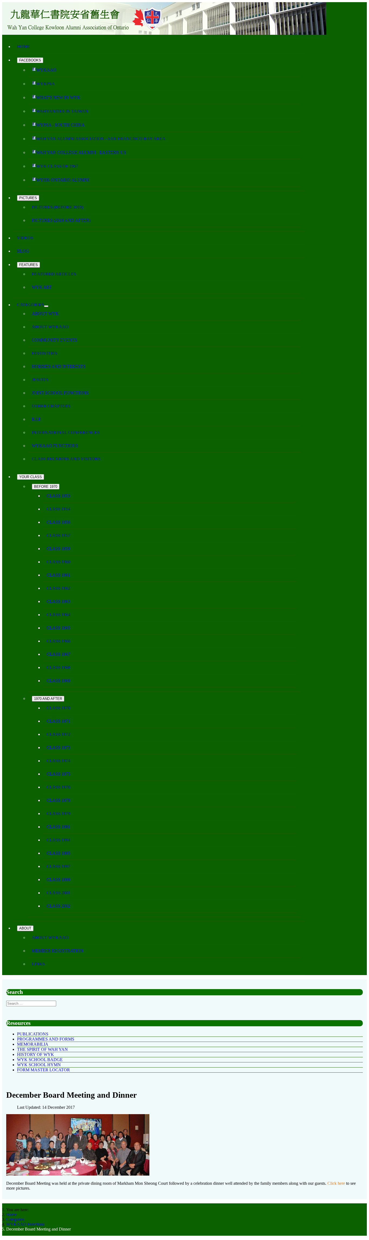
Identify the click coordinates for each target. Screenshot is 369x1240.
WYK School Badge (40, 1059)
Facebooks (30, 60)
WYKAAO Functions (55, 445)
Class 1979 (58, 813)
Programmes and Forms (45, 1039)
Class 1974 (58, 760)
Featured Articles (54, 274)
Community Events (54, 340)
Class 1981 (58, 826)
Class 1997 (58, 866)
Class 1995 (58, 853)
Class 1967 (58, 654)
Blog (23, 251)
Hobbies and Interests (59, 366)
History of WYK (35, 1054)
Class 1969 (58, 680)
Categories (30, 304)
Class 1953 (58, 495)
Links (38, 964)
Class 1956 (58, 522)
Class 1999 (58, 879)
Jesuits (40, 379)
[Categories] (46, 306)
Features (28, 265)
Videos (25, 238)
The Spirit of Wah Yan (42, 1049)
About (25, 928)
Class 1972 (58, 734)
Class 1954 (58, 509)
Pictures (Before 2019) (57, 207)
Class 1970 (58, 708)
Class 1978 (58, 800)
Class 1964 (58, 614)
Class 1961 (58, 575)
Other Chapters (51, 406)
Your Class (30, 477)
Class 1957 (58, 535)
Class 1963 (58, 601)
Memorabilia (32, 1044)
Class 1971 (58, 721)
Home (23, 46)
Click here (336, 1183)
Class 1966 (58, 641)
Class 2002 (58, 906)
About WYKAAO (50, 326)
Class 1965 (58, 628)
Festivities (44, 353)
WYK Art (42, 287)
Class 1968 (58, 667)
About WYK (45, 313)
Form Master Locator (43, 1070)
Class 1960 (58, 561)
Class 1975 (58, 774)
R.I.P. (36, 419)
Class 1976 (58, 787)
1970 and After (48, 699)
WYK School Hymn (39, 1064)
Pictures (28, 198)
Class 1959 (58, 548)
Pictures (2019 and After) (61, 220)
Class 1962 (58, 588)
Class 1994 (58, 840)
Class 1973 (58, 747)
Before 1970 (45, 487)
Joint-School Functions (60, 393)
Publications (32, 1034)
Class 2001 (58, 892)
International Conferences (66, 432)
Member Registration (57, 950)
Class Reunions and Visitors (66, 459)
